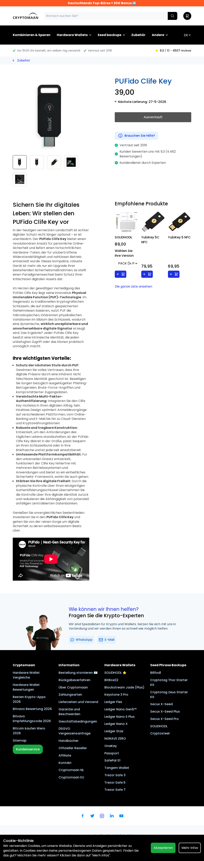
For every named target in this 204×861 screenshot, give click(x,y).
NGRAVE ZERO (115, 738)
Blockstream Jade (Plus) (124, 687)
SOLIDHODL (159, 726)
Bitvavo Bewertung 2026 (32, 709)
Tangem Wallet (116, 767)
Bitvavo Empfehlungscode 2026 (32, 718)
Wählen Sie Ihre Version (124, 253)
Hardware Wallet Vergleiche (26, 675)
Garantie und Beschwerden (69, 711)
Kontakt (65, 763)
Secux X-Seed (161, 704)
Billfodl (155, 672)
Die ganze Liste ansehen (133, 286)
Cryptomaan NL (71, 770)
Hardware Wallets (72, 35)
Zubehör (138, 35)
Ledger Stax (113, 731)
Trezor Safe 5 (115, 782)
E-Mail (109, 639)
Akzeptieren (163, 847)
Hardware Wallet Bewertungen (26, 687)
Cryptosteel (160, 733)
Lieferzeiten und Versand (78, 702)
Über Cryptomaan (73, 687)
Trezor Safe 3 (115, 775)
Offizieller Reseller (73, 748)
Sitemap (19, 740)
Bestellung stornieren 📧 (78, 672)
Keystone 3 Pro (116, 694)
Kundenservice (28, 749)
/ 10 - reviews (175, 51)
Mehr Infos (189, 847)
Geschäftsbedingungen (78, 721)
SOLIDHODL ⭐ (115, 672)
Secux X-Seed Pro (164, 719)
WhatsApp (84, 639)
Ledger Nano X (116, 724)
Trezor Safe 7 (115, 789)
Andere (158, 35)
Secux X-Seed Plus (165, 711)
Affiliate (65, 755)
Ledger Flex (113, 702)
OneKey (110, 746)
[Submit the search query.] (172, 16)
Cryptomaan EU (71, 777)
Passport (111, 753)
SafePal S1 (112, 760)
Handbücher (68, 740)
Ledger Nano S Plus (119, 716)
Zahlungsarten (70, 694)
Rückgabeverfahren (74, 680)
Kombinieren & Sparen (31, 35)
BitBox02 (111, 680)
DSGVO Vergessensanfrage (74, 731)
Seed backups (109, 35)
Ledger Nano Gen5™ (120, 709)
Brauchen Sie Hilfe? (140, 135)
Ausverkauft (153, 117)
